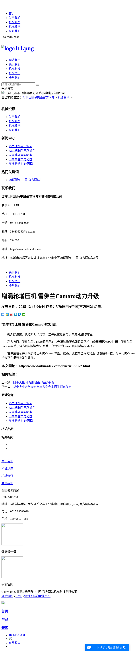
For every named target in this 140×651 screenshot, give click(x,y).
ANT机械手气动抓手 (22, 150)
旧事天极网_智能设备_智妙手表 (33, 382)
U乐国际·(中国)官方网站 (39, 97)
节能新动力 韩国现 (21, 163)
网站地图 (7, 596)
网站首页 (14, 60)
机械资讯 (14, 26)
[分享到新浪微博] (11, 314)
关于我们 (14, 17)
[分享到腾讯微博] (15, 314)
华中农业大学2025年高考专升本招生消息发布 (42, 386)
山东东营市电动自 (20, 159)
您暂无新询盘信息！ (37, 596)
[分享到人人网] (19, 314)
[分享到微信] (24, 314)
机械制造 (14, 22)
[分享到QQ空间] (7, 314)
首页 (12, 13)
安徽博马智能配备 (20, 155)
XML (18, 596)
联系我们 (14, 31)
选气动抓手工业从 (20, 146)
